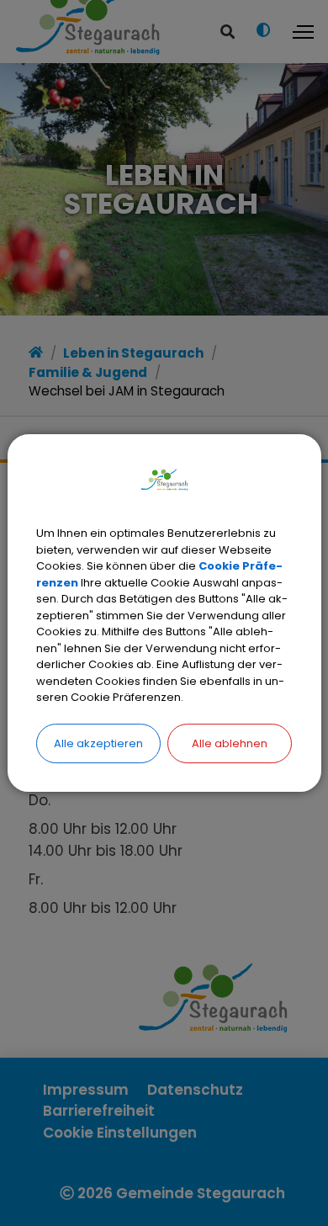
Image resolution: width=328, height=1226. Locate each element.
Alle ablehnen (229, 743)
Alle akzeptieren (98, 743)
